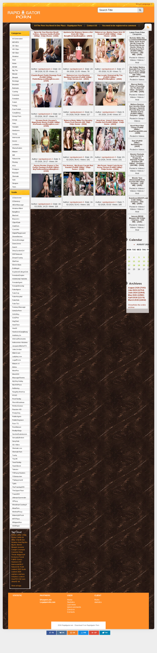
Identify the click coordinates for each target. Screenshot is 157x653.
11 (134, 261)
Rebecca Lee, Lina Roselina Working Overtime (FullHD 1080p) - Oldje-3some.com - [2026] (78, 77)
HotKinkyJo (16, 335)
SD (20, 579)
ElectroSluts (16, 265)
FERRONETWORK (19, 279)
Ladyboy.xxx (17, 356)
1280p (18, 535)
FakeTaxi (15, 303)
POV (14, 166)
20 (144, 265)
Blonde (14, 74)
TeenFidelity (16, 462)
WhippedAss (17, 522)
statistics (98, 602)
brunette (21, 547)
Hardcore (15, 130)
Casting (15, 91)
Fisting (14, 106)
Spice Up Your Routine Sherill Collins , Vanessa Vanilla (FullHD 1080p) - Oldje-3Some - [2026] (46, 34)
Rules (97, 600)
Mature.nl (15, 363)
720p (17, 540)
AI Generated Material (17, 39)
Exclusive (15, 557)
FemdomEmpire (18, 275)
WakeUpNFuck (18, 515)
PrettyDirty (16, 413)
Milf (13, 155)
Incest (14, 141)
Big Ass (24, 542)
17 (129, 265)
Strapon (15, 183)
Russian (15, 173)
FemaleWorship (18, 286)
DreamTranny (17, 258)
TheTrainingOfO (18, 487)
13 (144, 261)
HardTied (15, 325)
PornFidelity (16, 399)
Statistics (71, 602)
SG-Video (16, 445)
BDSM (14, 67)
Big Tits (15, 70)
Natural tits (16, 159)
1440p (24, 535)
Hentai (14, 134)
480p (13, 540)
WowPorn (16, 508)
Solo (14, 180)
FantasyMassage (19, 307)
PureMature (16, 427)
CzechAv (15, 229)
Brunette (15, 84)
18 (134, 265)
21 (148, 265)
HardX (14, 328)
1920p (13, 537)
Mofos (14, 367)
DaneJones (16, 244)
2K (23, 537)
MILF (21, 564)
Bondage (15, 81)
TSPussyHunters (18, 473)
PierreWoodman (18, 402)
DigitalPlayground (18, 233)
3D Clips (15, 46)
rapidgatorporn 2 (45, 69)
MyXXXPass (17, 385)
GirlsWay (15, 314)
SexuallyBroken (18, 438)
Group (14, 120)
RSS (148, 27)
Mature (15, 151)
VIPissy (15, 501)
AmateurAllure (17, 208)
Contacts (71, 612)
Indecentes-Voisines (20, 342)
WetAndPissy (17, 512)
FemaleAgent (17, 282)
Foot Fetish (16, 109)
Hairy (14, 123)
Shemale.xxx (17, 448)
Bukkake (15, 88)
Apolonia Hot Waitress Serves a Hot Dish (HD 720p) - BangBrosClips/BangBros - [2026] (78, 34)
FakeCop (15, 293)
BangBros (16, 212)
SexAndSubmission (19, 434)
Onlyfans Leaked (17, 577)
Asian (14, 63)
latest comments (74, 607)
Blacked (15, 215)
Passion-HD (16, 409)
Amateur (15, 56)
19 (139, 265)
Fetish (14, 102)
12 (139, 261)
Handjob (15, 127)
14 (148, 261)
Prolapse (15, 169)
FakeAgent (16, 289)
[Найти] (140, 10)
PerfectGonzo (17, 406)
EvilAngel (15, 268)
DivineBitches (17, 236)
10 (129, 261)
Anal (14, 60)
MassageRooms (18, 378)
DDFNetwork (17, 254)
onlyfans (14, 574)
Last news (71, 605)
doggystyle (21, 554)
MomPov (15, 371)
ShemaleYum (17, 452)
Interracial (16, 137)
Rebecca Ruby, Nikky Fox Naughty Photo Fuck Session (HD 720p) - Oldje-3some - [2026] (78, 122)
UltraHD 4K (15, 581)
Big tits (13, 545)
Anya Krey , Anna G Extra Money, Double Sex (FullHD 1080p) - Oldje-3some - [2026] (110, 122)
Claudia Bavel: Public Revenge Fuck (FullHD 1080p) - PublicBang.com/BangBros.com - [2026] (46, 78)
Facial (21, 557)
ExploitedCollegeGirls (20, 272)
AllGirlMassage (18, 205)
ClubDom (15, 226)
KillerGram (16, 353)
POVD (14, 395)
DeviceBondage (18, 240)
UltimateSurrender (19, 498)
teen (23, 579)
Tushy (14, 455)
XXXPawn (16, 526)
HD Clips (15, 49)
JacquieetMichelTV (19, 346)
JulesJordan (17, 349)
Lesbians (15, 144)
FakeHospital (17, 296)
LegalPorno (16, 360)
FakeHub (15, 300)
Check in (71, 610)
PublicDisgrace (18, 420)
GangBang (16, 113)
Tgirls (14, 483)
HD (20, 562)
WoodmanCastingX (19, 505)
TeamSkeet (16, 466)
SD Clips (15, 53)
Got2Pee (15, 318)
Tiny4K (15, 459)
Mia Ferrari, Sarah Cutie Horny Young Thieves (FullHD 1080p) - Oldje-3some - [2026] (110, 167)
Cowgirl (14, 550)
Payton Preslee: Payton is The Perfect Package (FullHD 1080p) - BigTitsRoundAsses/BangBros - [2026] (46, 168)
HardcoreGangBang (20, 332)
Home (69, 600)
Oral (13, 579)
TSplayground (17, 480)
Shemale (15, 176)
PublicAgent (16, 416)
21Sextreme (16, 198)
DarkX (14, 247)
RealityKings (17, 430)
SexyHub (15, 441)
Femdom (15, 99)
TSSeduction (17, 476)
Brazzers (15, 219)
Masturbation (17, 148)
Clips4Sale (16, 222)
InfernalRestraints (19, 339)
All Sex (22, 540)
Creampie (21, 550)
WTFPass (16, 519)
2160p (18, 537)
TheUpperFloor (18, 490)
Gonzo (19, 559)
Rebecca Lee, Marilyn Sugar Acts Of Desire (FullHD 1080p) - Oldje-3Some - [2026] (110, 34)
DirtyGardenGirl (18, 251)
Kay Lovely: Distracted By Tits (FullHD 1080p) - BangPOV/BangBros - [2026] (110, 77)
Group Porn (16, 116)
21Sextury (16, 201)
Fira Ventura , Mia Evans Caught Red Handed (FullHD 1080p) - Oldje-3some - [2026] (78, 167)
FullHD (14, 559)
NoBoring (15, 388)
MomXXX (15, 374)
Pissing (15, 162)
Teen (14, 187)
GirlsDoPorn (17, 311)
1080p (13, 535)
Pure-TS (15, 423)
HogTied (15, 321)
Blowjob (15, 77)
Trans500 (16, 494)
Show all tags (16, 586)
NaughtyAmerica (18, 392)
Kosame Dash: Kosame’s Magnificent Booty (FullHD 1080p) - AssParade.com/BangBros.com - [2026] (46, 123)
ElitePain (15, 261)
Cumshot (15, 95)
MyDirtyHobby (17, 381)
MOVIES (15, 42)
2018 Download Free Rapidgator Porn (24, 15)
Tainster (15, 469)
